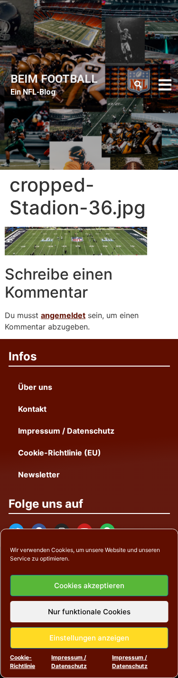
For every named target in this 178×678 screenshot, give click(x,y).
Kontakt (32, 409)
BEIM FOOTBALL (54, 79)
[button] (138, 84)
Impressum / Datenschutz (69, 661)
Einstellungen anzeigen (89, 637)
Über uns (35, 387)
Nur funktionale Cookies (89, 611)
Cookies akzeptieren (89, 585)
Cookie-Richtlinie (22, 661)
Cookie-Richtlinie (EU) (59, 452)
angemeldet (63, 315)
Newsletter (39, 474)
